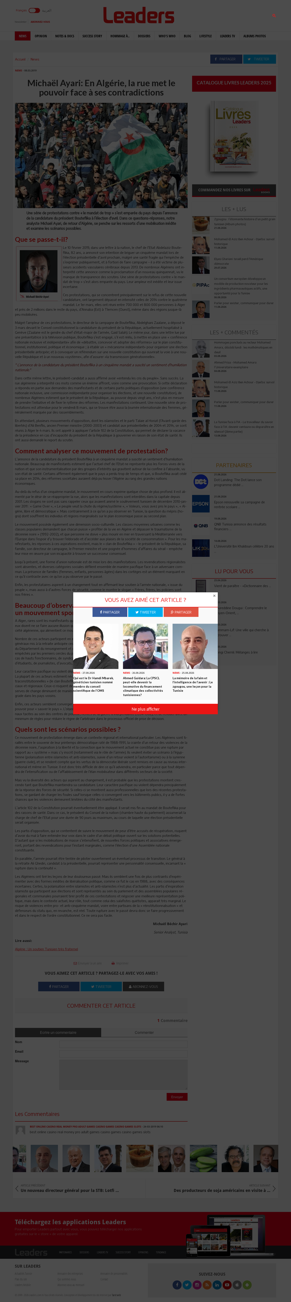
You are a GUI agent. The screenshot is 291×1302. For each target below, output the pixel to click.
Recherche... (203, 14)
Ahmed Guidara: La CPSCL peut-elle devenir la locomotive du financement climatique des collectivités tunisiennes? (143, 686)
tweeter (147, 612)
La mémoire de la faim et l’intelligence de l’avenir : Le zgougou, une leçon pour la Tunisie (193, 684)
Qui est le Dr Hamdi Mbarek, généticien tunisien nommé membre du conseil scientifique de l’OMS (93, 684)
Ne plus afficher (146, 709)
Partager (111, 612)
